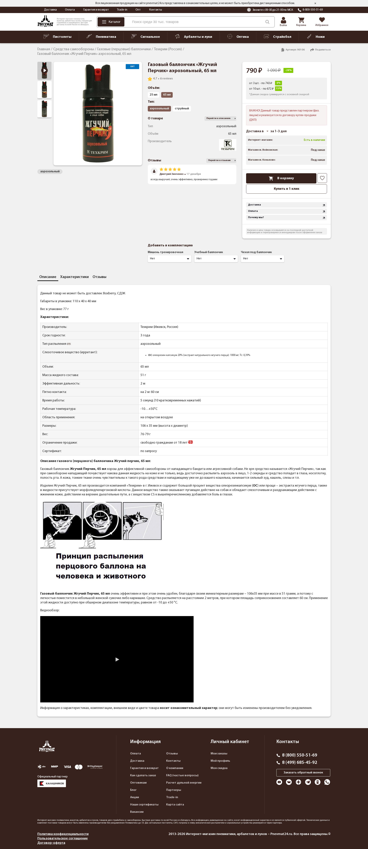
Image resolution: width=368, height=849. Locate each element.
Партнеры (173, 790)
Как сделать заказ (143, 775)
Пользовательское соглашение (62, 838)
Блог (133, 790)
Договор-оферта (51, 843)
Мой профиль (220, 760)
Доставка (50, 9)
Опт (138, 9)
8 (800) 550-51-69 (299, 755)
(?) (68, 344)
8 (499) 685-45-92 (299, 762)
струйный (182, 108)
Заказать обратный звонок (303, 772)
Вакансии (137, 812)
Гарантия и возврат (96, 9)
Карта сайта (175, 804)
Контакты (155, 9)
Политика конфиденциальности (63, 834)
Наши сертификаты (144, 804)
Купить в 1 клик (286, 189)
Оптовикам (138, 782)
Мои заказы (219, 753)
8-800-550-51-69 (313, 9)
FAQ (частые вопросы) (182, 775)
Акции (134, 797)
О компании (174, 768)
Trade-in (122, 9)
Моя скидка (219, 768)
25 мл (153, 94)
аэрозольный (50, 171)
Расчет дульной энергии (183, 782)
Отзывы (172, 753)
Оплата (70, 9)
